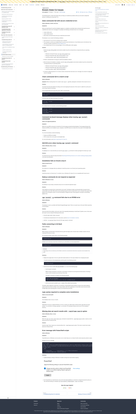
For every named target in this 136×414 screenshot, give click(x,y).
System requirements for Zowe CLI (60, 139)
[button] (7, 9)
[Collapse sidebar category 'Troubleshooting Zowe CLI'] (14, 40)
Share (91, 12)
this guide (62, 1)
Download (36, 403)
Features (35, 405)
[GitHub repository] (122, 5)
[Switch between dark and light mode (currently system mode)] (124, 5)
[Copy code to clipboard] (91, 94)
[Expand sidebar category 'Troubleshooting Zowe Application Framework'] (14, 29)
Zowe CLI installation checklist (73, 217)
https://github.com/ (62, 43)
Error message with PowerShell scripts (101, 32)
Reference (43, 4)
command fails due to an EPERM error (102, 24)
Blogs (58, 403)
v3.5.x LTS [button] (117, 4)
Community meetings (85, 405)
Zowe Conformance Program (63, 408)
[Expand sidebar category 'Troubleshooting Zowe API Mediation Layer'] (14, 26)
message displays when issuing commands (102, 14)
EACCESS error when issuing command (101, 17)
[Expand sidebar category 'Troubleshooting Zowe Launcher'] (14, 32)
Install (20, 4)
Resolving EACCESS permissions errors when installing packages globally (77, 155)
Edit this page (62, 12)
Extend (26, 4)
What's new (11, 4)
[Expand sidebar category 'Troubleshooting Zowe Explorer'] (14, 61)
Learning (59, 406)
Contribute (37, 4)
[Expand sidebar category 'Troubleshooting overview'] (14, 8)
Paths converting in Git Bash (99, 25)
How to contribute (84, 408)
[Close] (134, 1)
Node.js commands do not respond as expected (101, 21)
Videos (58, 405)
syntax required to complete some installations (101, 28)
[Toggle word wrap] (89, 343)
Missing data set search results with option (101, 31)
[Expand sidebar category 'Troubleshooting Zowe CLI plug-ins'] (14, 58)
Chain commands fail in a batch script (101, 12)
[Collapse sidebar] (8, 398)
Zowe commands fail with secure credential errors (102, 10)
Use (23, 4)
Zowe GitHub (83, 406)
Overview (16, 4)
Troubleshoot (31, 4)
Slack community (84, 403)
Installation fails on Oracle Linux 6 (100, 19)
